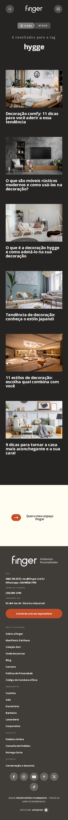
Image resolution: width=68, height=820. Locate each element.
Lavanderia (12, 719)
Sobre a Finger (14, 633)
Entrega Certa (14, 752)
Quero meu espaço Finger (39, 517)
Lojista (11, 732)
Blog (8, 660)
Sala (8, 699)
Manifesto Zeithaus (18, 640)
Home (28, 25)
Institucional (15, 627)
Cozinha (10, 693)
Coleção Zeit (13, 647)
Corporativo (13, 726)
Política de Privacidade (19, 673)
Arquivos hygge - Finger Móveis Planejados (34, 9)
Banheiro (11, 713)
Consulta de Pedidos (18, 745)
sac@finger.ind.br (34, 578)
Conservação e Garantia (20, 765)
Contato (11, 666)
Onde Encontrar (15, 653)
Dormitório (12, 706)
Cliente (11, 759)
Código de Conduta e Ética (21, 680)
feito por (31, 810)
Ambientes (12, 686)
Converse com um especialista (34, 613)
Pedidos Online (15, 739)
